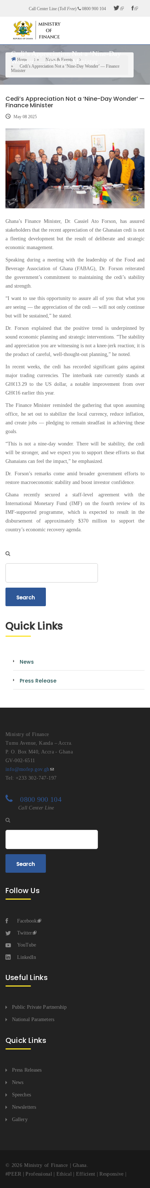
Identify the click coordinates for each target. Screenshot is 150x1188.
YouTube (26, 945)
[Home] (36, 30)
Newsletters (24, 1107)
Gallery (20, 1119)
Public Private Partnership (39, 1007)
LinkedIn (26, 957)
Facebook (27, 921)
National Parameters (33, 1019)
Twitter (24, 933)
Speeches (21, 1094)
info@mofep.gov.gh (27, 769)
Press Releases (27, 1070)
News (17, 1082)
